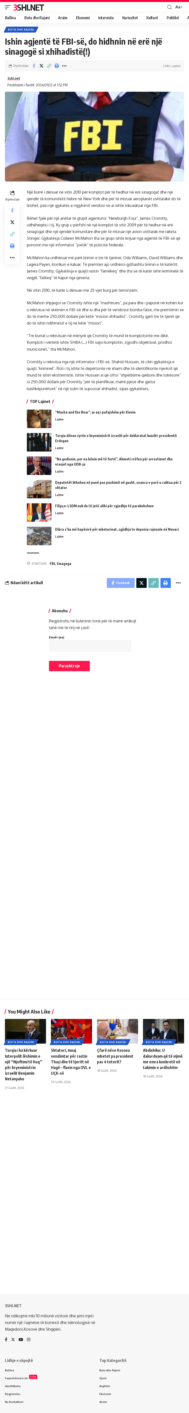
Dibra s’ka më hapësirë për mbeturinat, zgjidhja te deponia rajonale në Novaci (117, 529)
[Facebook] (6, 1339)
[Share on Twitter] (41, 66)
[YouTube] (21, 1339)
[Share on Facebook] (33, 66)
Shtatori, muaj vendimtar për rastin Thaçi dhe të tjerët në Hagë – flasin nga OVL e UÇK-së (71, 1062)
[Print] (56, 66)
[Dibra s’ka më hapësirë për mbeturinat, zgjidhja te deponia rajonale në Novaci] (39, 536)
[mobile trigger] (9, 7)
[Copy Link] (49, 66)
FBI (52, 564)
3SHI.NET (28, 7)
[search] (169, 7)
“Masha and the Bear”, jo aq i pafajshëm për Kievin (95, 412)
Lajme (59, 419)
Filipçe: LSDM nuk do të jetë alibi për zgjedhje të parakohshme (104, 506)
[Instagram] (28, 1339)
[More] (64, 66)
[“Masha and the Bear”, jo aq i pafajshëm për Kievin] (39, 419)
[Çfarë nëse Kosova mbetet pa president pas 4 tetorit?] (117, 1031)
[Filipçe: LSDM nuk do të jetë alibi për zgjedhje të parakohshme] (39, 512)
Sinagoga (64, 564)
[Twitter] (13, 1339)
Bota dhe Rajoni (21, 29)
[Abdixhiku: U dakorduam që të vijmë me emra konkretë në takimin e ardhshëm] (163, 1031)
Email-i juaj (56, 637)
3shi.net (13, 78)
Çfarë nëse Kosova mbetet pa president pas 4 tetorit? (115, 1056)
